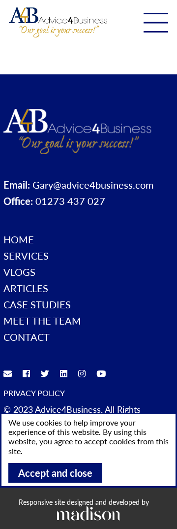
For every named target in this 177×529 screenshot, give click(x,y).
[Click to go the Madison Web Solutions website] (88, 513)
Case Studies (37, 304)
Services (26, 256)
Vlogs (19, 272)
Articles (25, 288)
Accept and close (55, 473)
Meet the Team (42, 321)
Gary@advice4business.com (92, 185)
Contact (26, 337)
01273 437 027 (70, 201)
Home (18, 239)
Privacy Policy (34, 392)
